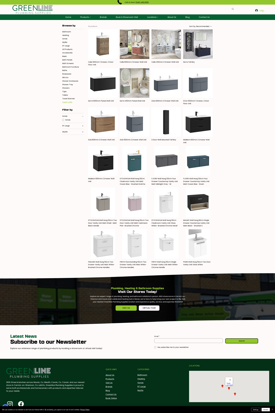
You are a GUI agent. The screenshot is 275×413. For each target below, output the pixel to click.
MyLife (140, 390)
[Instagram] (10, 404)
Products (110, 379)
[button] (126, 308)
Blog (108, 390)
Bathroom (142, 375)
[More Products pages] (90, 17)
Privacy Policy (85, 409)
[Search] (233, 9)
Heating (141, 378)
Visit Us (109, 382)
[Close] (272, 409)
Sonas (141, 382)
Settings (255, 409)
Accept (265, 409)
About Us (110, 375)
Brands (109, 386)
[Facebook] (21, 404)
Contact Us (111, 394)
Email (157, 336)
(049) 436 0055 (142, 2)
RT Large (142, 386)
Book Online (111, 398)
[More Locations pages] (157, 17)
